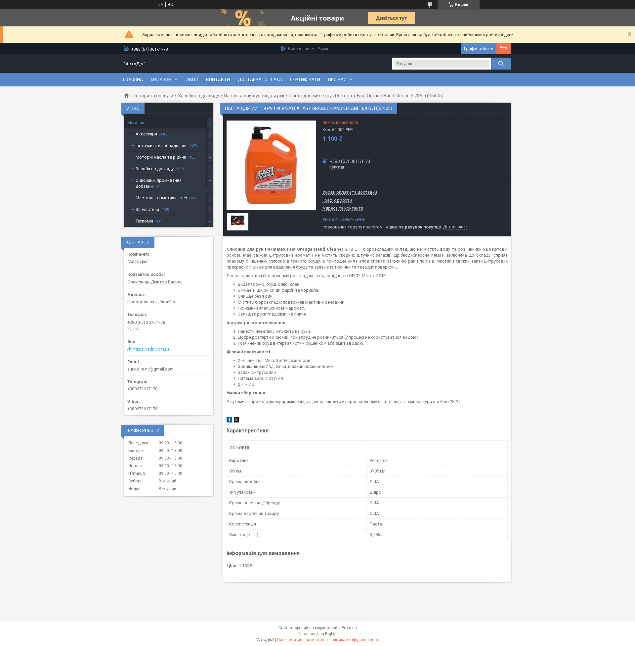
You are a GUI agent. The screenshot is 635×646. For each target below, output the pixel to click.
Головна (133, 79)
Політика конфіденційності (354, 639)
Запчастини (147, 209)
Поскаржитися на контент (301, 639)
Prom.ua (349, 627)
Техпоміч (144, 221)
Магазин (161, 79)
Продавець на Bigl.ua (318, 633)
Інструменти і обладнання (162, 145)
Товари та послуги (153, 95)
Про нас (337, 79)
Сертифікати (305, 79)
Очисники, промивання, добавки (159, 183)
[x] (236, 421)
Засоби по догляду (198, 95)
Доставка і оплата (260, 79)
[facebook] (229, 421)
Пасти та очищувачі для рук (254, 95)
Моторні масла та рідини (161, 157)
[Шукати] (501, 64)
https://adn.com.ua (151, 349)
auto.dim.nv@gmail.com (150, 369)
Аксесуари (146, 133)
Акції (192, 79)
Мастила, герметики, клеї (161, 197)
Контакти (218, 79)
